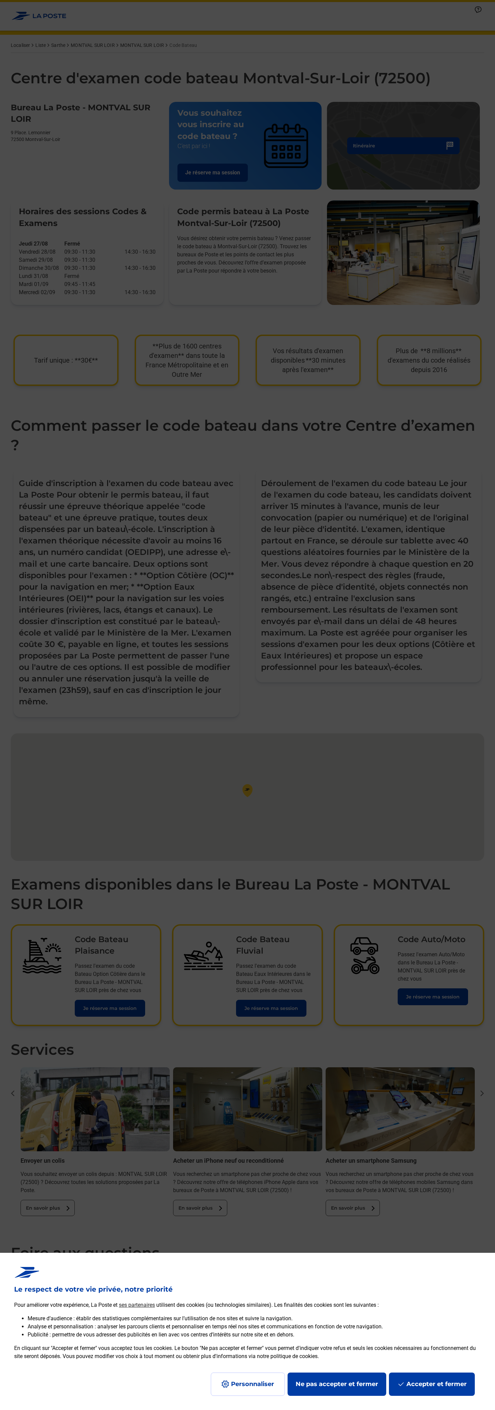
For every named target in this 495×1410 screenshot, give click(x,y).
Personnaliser (252, 1384)
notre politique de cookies (287, 1356)
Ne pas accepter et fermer (337, 1384)
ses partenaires (137, 1305)
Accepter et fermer (436, 1384)
